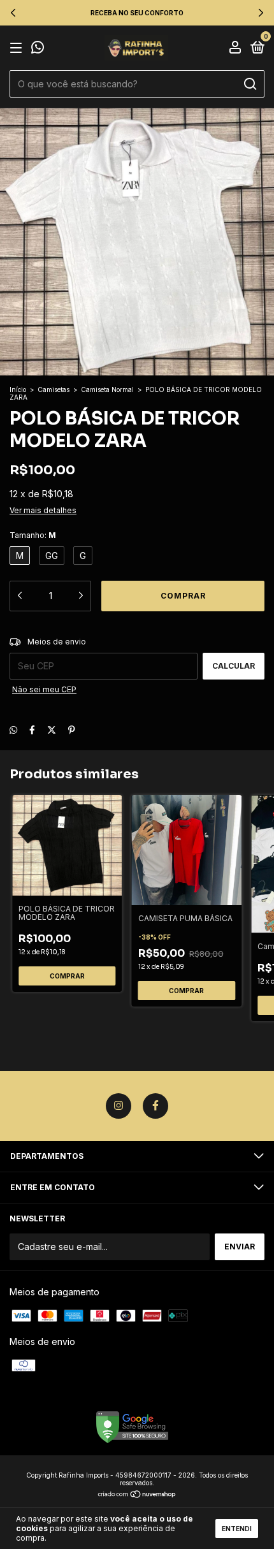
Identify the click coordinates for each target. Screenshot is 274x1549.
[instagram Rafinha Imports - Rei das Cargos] (118, 1106)
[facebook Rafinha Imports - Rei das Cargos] (155, 1106)
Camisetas (53, 389)
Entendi (237, 1528)
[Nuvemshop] (137, 1495)
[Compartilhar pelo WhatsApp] (13, 729)
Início (18, 389)
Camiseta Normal (107, 389)
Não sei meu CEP (44, 689)
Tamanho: (33, 535)
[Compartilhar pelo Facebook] (32, 729)
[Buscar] (249, 84)
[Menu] (18, 48)
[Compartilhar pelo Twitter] (51, 729)
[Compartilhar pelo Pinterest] (71, 729)
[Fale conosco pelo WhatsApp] (37, 49)
